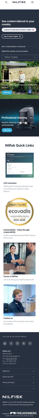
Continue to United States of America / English (17, 30)
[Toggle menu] (32, 2)
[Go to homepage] (19, 2)
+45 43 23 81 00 (11, 359)
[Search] (6, 2)
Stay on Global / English (11, 36)
